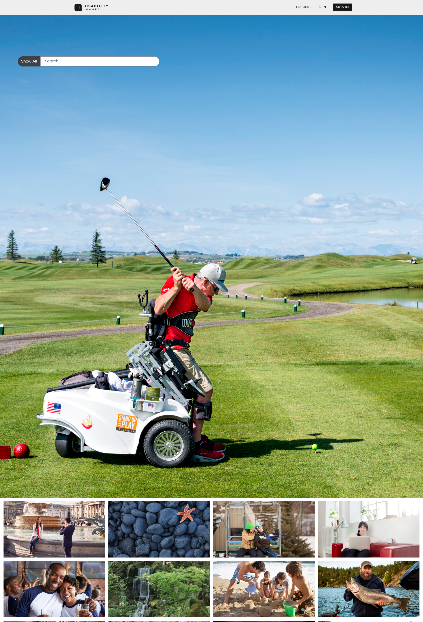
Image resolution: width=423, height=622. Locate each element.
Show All (29, 62)
